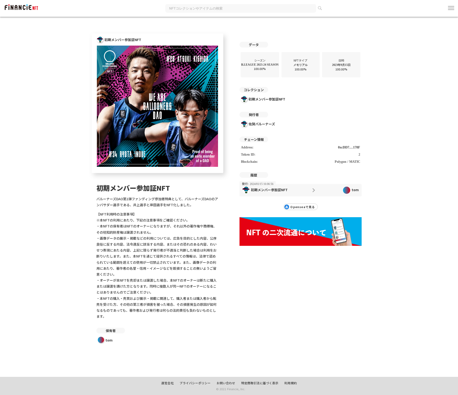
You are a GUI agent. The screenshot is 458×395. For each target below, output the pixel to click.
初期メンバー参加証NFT (267, 99)
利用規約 (290, 383)
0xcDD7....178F (349, 147)
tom (109, 340)
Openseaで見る (302, 207)
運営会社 (167, 383)
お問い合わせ (226, 383)
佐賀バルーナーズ (262, 123)
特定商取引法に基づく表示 (259, 383)
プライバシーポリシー (195, 383)
